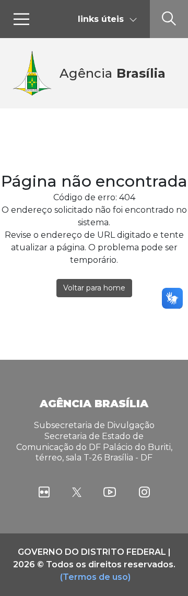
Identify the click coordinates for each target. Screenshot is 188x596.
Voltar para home (94, 288)
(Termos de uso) (95, 577)
